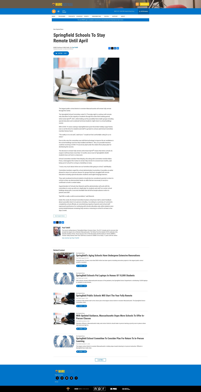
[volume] (58, 11)
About (123, 16)
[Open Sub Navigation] (56, 16)
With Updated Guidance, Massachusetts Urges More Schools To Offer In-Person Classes (110, 317)
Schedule (79, 16)
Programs (62, 16)
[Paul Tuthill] (56, 231)
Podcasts (72, 16)
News (53, 16)
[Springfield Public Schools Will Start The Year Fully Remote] (64, 298)
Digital (106, 16)
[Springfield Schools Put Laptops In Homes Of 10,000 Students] (64, 278)
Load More (100, 360)
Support (115, 16)
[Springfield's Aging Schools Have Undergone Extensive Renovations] (64, 258)
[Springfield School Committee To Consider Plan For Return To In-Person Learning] (64, 341)
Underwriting (96, 16)
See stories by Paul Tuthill (70, 238)
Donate (145, 4)
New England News (58, 29)
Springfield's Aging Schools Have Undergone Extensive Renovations (108, 255)
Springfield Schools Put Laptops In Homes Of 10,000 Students (105, 275)
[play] (54, 11)
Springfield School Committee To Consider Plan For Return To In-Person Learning (110, 339)
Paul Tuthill (75, 47)
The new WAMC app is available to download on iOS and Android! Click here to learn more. (100, 19)
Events (86, 16)
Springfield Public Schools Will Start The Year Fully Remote (104, 295)
